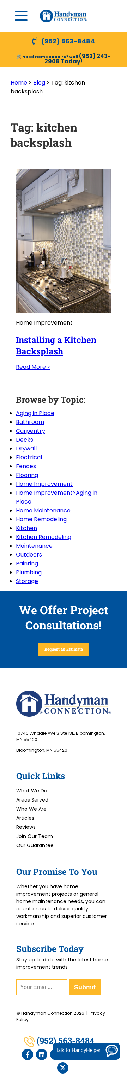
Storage (27, 581)
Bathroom (30, 422)
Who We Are (31, 809)
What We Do (31, 790)
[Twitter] (62, 1068)
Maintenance (34, 546)
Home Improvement (44, 484)
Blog (39, 82)
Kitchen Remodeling (43, 537)
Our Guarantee (35, 845)
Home (19, 82)
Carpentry (30, 431)
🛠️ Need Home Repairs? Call (48, 56)
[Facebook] (27, 1054)
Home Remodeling (41, 519)
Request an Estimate (63, 649)
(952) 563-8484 (68, 41)
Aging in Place (35, 413)
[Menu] (21, 16)
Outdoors (29, 555)
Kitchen (26, 528)
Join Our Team (34, 836)
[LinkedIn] (41, 1054)
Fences (26, 466)
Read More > (33, 367)
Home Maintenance (43, 510)
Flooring (27, 475)
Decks (24, 440)
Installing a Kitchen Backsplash (56, 345)
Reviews (26, 827)
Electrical (29, 457)
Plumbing (29, 572)
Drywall (26, 448)
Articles (25, 817)
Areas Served (32, 799)
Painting (27, 563)
